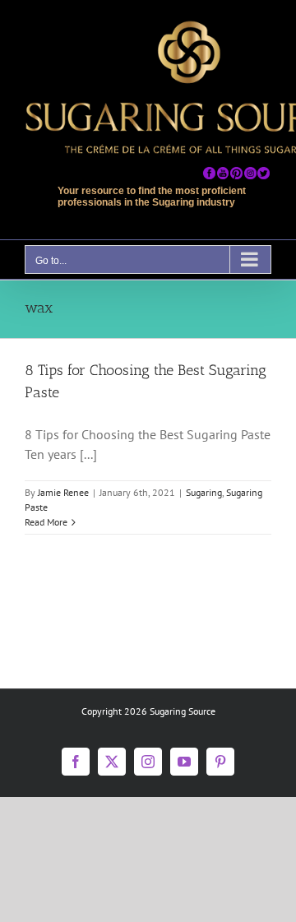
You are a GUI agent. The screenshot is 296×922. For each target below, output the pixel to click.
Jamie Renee (63, 492)
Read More (46, 522)
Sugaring (204, 492)
